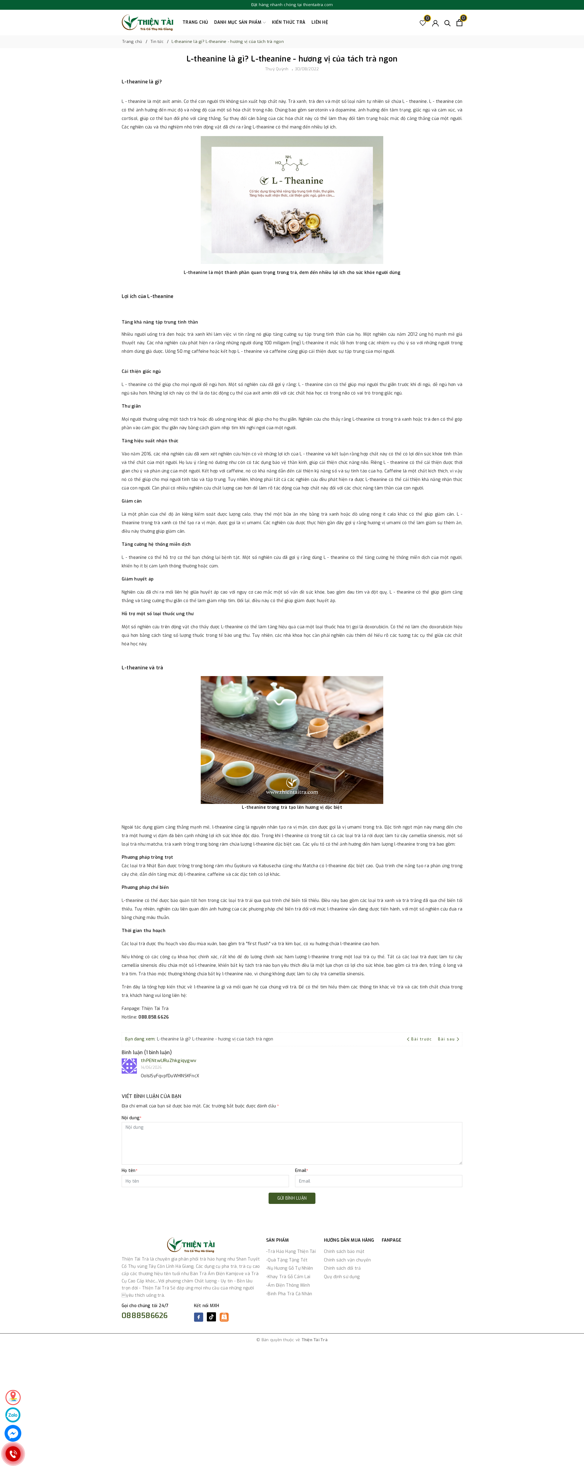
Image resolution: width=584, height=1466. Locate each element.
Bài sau (446, 1039)
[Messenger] (13, 1433)
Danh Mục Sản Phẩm (238, 22)
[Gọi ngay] (13, 1453)
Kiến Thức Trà (288, 22)
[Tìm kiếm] (447, 22)
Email (301, 1170)
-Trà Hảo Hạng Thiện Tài (291, 1251)
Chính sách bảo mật (344, 1251)
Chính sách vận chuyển (347, 1260)
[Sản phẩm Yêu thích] (423, 22)
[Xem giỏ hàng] (459, 22)
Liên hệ (319, 22)
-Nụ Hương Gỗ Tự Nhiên (289, 1268)
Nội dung (131, 1118)
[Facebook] (198, 1317)
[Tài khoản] (435, 22)
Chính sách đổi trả (342, 1268)
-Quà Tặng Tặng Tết (287, 1260)
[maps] (13, 1397)
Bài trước (422, 1039)
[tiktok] (211, 1319)
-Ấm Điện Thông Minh (288, 1285)
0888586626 (145, 1315)
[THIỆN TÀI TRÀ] (147, 22)
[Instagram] (224, 1319)
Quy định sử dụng (342, 1277)
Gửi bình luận (292, 1198)
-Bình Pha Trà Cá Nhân (289, 1294)
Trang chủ (195, 22)
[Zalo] (13, 1415)
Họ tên (129, 1170)
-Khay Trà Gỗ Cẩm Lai (288, 1277)
